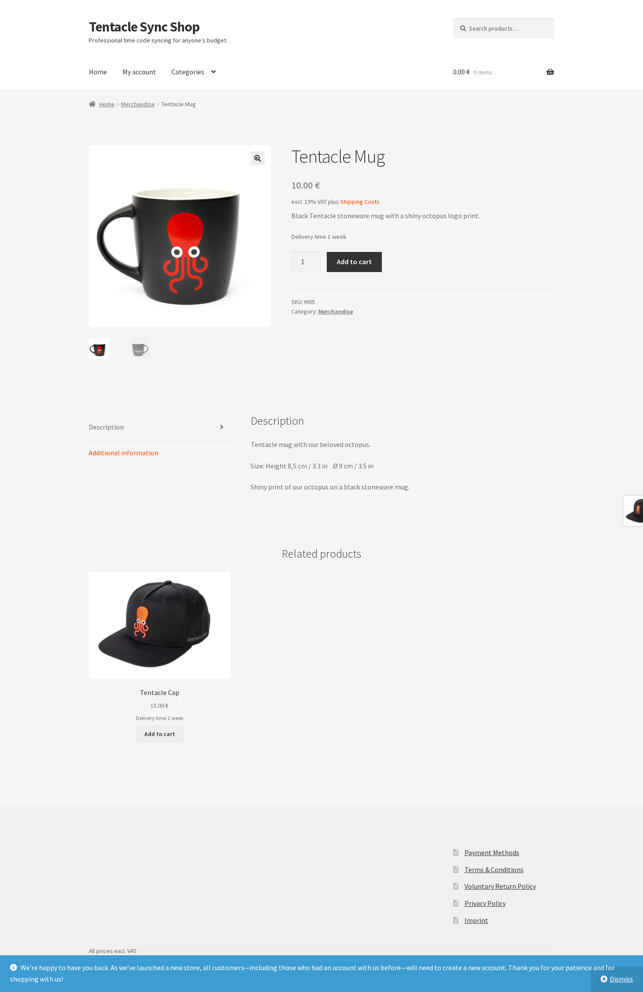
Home (98, 71)
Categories (187, 71)
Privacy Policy (485, 903)
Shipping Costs (360, 202)
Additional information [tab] (123, 452)
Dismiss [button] (621, 979)
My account (139, 71)
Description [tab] (106, 427)
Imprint (476, 920)
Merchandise (138, 104)
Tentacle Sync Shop (144, 26)
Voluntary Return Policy (500, 886)
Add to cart (354, 261)
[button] (258, 158)
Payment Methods (492, 852)
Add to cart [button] (159, 734)
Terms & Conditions (494, 869)
